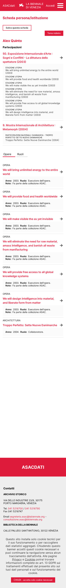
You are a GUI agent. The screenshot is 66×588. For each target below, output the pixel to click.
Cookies (30, 559)
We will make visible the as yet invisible (28, 219)
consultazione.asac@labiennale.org (22, 519)
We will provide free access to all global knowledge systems (28, 274)
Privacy (17, 559)
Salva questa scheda (17, 27)
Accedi (50, 5)
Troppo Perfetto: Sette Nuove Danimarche (30, 325)
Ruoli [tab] (20, 154)
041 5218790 (32, 508)
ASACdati (9, 5)
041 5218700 (15, 508)
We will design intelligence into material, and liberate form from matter (28, 300)
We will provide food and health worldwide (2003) (32, 79)
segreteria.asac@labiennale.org (27, 516)
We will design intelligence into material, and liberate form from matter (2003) (29, 113)
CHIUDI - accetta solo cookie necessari (33, 580)
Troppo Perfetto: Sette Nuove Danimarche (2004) (32, 140)
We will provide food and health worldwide (30, 196)
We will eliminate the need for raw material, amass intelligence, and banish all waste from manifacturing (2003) (32, 94)
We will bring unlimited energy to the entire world (30, 172)
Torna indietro (54, 33)
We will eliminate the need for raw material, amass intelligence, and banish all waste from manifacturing (30, 245)
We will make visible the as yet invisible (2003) (30, 85)
